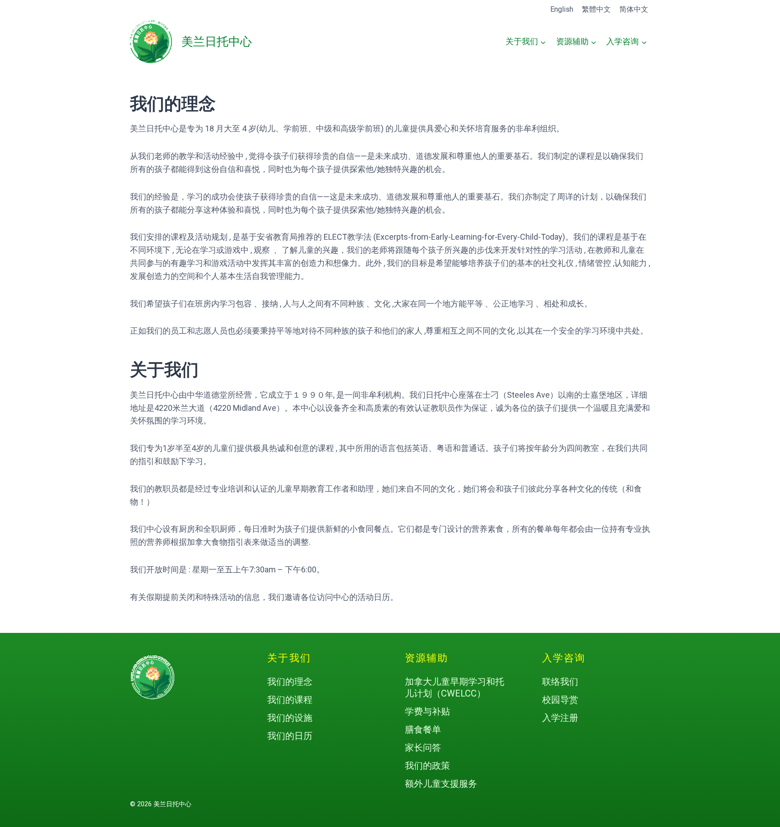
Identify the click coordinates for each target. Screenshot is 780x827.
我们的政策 (427, 765)
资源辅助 (427, 658)
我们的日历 (289, 735)
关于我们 (289, 658)
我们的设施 (289, 717)
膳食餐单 (423, 729)
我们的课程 (289, 699)
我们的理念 (289, 681)
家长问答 (423, 747)
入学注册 (560, 717)
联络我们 (560, 681)
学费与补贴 (427, 711)
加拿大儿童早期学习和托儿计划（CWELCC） (454, 687)
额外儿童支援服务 (441, 783)
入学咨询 (564, 658)
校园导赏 (560, 699)
